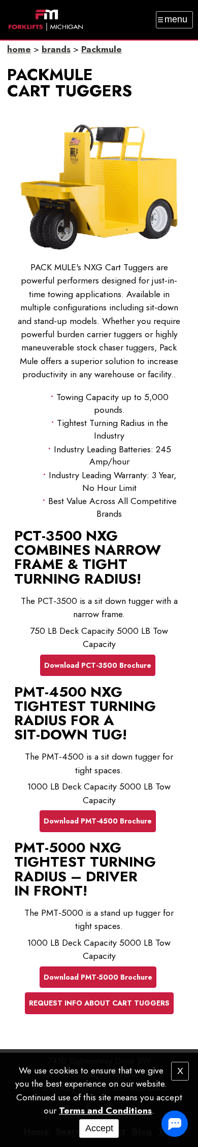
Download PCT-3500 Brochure (97, 665)
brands (56, 49)
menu (175, 19)
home (19, 49)
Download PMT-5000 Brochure (98, 977)
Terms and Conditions (105, 1110)
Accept (99, 1128)
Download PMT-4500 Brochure (98, 821)
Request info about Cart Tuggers (99, 1003)
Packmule (101, 49)
